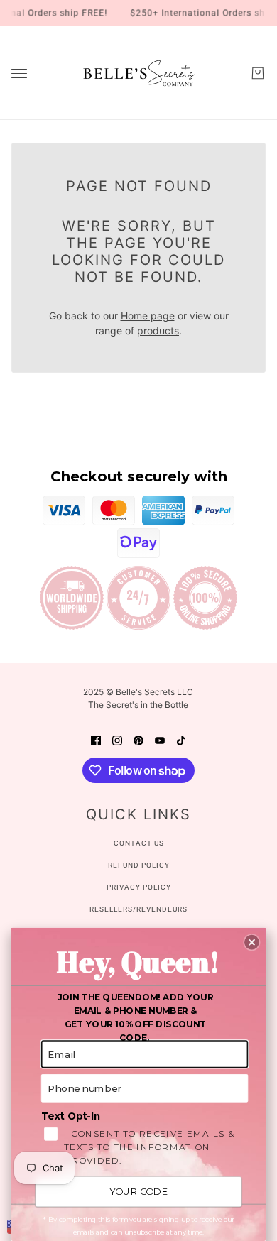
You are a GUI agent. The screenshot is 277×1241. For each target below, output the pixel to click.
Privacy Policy (139, 887)
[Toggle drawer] (19, 73)
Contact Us (139, 843)
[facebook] (96, 739)
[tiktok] (181, 739)
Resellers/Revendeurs (138, 909)
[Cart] (258, 73)
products (158, 330)
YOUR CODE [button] (138, 1191)
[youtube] (159, 739)
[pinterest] (138, 739)
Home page (148, 316)
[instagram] (117, 739)
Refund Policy (139, 865)
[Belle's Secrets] (139, 73)
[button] (251, 942)
